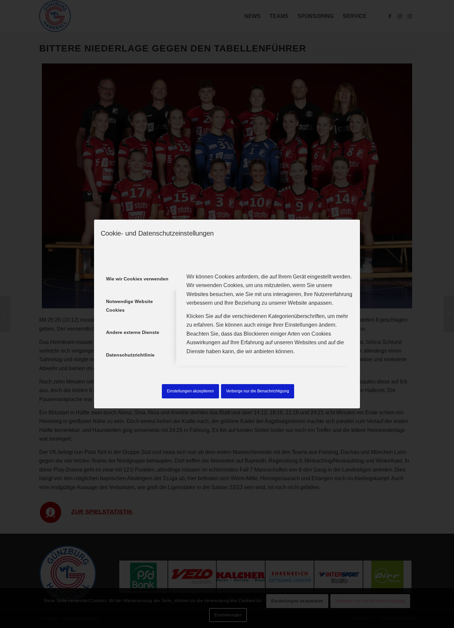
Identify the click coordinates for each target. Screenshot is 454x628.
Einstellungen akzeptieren (190, 391)
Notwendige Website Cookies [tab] (129, 306)
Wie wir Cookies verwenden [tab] (137, 278)
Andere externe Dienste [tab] (132, 332)
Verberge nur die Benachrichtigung (257, 391)
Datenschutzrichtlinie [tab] (130, 355)
